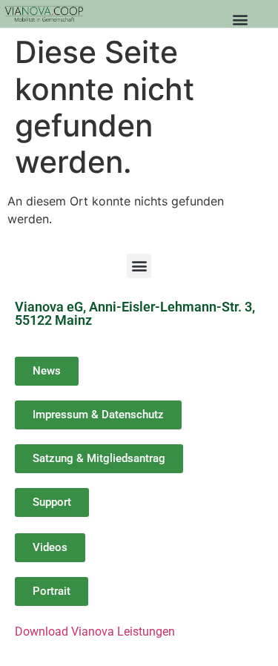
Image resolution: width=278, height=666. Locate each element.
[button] (240, 19)
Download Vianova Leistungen (95, 631)
